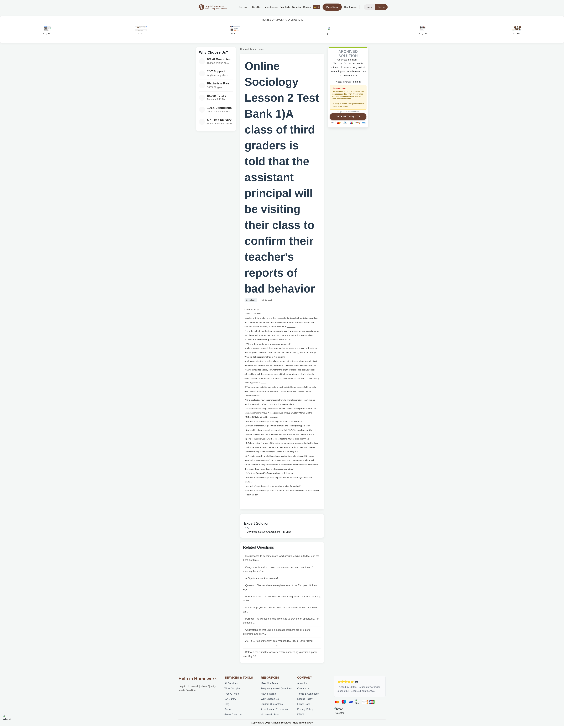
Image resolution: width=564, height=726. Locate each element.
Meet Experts (271, 7)
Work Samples (232, 688)
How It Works (350, 7)
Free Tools (285, 7)
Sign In (357, 81)
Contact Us (303, 688)
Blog (226, 704)
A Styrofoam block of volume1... (262, 578)
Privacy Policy (305, 709)
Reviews (311, 7)
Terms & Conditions (308, 693)
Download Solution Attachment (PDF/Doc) (269, 531)
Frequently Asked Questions (276, 688)
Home (243, 49)
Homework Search (271, 714)
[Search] (232, 7)
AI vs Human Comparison (275, 709)
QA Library (230, 699)
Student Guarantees (272, 704)
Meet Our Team (269, 683)
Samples (296, 7)
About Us (302, 683)
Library (252, 49)
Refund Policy (305, 699)
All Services (231, 683)
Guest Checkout (233, 714)
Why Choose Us (270, 699)
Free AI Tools (231, 693)
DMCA (300, 714)
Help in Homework (197, 678)
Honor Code (303, 704)
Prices (227, 709)
